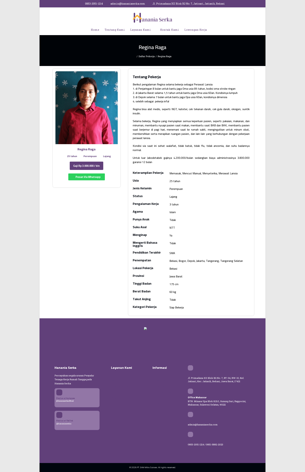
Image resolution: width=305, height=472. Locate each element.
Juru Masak (117, 403)
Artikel (156, 397)
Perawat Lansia (119, 386)
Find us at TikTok (64, 420)
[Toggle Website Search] (213, 30)
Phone (191, 440)
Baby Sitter (117, 380)
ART (113, 374)
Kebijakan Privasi (162, 403)
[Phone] (190, 434)
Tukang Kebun (119, 397)
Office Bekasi (195, 374)
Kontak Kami (159, 386)
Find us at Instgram (65, 398)
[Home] (135, 56)
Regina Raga (164, 56)
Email (191, 421)
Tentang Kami (160, 380)
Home (156, 374)
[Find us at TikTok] (59, 415)
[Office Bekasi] (190, 368)
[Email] (190, 414)
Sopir (114, 392)
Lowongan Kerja (161, 392)
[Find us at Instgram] (59, 392)
